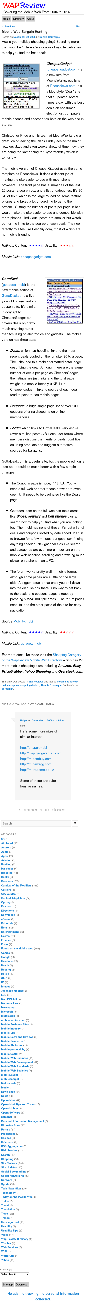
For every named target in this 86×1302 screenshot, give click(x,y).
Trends (5, 1218)
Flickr (4, 944)
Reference (7, 1142)
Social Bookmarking (13, 1171)
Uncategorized (10, 1222)
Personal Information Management (22, 1121)
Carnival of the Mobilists (16, 885)
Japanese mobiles (12, 990)
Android (6, 847)
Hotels (5, 974)
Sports (5, 1184)
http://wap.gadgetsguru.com (41, 752)
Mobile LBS (8, 1032)
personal (6, 1117)
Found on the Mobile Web (17, 948)
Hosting (6, 969)
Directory (18, 19)
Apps (4, 856)
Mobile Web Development (17, 1062)
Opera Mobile (9, 1108)
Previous (8, 26)
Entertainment (10, 931)
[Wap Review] (24, 5)
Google (5, 957)
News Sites (8, 1091)
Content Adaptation (13, 898)
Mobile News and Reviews (17, 1037)
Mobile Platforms (11, 1045)
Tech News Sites (11, 1188)
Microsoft (7, 1011)
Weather (6, 1243)
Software (6, 1180)
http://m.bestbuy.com (36, 758)
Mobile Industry (11, 1028)
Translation (8, 1209)
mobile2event (9, 1075)
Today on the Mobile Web (17, 1197)
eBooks (5, 919)
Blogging (7, 873)
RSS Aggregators (12, 1146)
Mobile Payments (12, 1041)
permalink (7, 688)
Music (5, 1087)
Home (6, 19)
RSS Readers (9, 1150)
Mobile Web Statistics (14, 1070)
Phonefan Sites (10, 1125)
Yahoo (5, 1260)
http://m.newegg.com (35, 763)
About (30, 19)
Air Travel (7, 843)
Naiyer (24, 720)
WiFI (4, 1251)
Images (5, 986)
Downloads (8, 915)
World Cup (7, 1256)
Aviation (6, 860)
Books (5, 877)
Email (4, 927)
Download (21, 1284)
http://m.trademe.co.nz (37, 769)
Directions (7, 910)
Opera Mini (8, 1100)
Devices (6, 906)
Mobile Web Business (14, 1058)
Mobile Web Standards (15, 1066)
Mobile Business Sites (15, 1024)
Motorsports (8, 1083)
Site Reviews (36, 681)
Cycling (6, 902)
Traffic (5, 1201)
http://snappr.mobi (33, 747)
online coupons (10, 685)
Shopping (7, 1159)
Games (5, 953)
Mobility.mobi (23, 621)
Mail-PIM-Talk (9, 999)
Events (5, 936)
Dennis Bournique (49, 37)
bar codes (7, 868)
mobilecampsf (10, 1079)
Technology (8, 1192)
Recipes (6, 1138)
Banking (6, 864)
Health (5, 965)
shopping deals (28, 685)
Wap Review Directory (14, 1239)
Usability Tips (9, 1230)
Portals (5, 1129)
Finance (6, 940)
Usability (6, 1226)
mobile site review (67, 681)
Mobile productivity (13, 1049)
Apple (4, 852)
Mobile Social (9, 1054)
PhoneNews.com (62, 85)
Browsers (7, 881)
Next (80, 26)
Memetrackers (9, 1003)
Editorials (7, 923)
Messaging (8, 1007)
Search (5, 1155)
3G (3, 839)
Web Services (9, 1247)
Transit (5, 1205)
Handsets (7, 961)
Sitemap (8, 1284)
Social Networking (12, 1175)
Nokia (4, 1096)
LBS (3, 995)
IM (2, 982)
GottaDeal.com (13, 295)
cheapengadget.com (63, 69)
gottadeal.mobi (14, 284)
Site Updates (9, 1167)
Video (4, 1234)
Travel (5, 1213)
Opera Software (10, 1112)
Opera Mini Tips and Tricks (18, 1104)
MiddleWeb (8, 1016)
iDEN (4, 978)
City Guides (8, 894)
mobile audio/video (13, 1020)
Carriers (6, 889)
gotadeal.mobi (31, 643)
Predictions (8, 1133)
